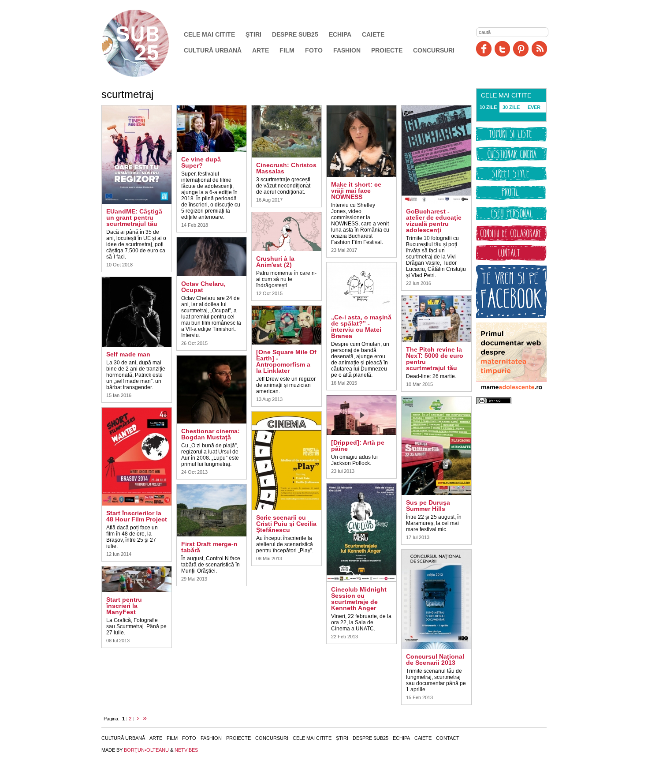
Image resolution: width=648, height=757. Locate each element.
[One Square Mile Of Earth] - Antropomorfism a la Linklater (286, 361)
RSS (539, 48)
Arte (260, 50)
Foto (314, 50)
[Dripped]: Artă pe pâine (357, 445)
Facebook (484, 48)
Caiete (373, 34)
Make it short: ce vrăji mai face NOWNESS (356, 190)
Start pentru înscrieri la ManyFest (124, 605)
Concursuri (433, 50)
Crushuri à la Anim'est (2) (275, 261)
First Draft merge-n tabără (209, 547)
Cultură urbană (213, 50)
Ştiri (253, 34)
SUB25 (145, 43)
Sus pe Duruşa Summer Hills (428, 505)
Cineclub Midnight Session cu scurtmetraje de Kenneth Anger (359, 598)
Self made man (128, 354)
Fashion (347, 50)
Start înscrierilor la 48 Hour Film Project (136, 516)
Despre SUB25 (295, 34)
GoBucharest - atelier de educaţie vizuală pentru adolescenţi (434, 220)
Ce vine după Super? (201, 162)
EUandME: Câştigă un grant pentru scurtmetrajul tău (134, 217)
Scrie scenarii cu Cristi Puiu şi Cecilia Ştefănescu (286, 523)
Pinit (521, 48)
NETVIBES (186, 750)
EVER (534, 107)
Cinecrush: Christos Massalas (286, 168)
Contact (447, 738)
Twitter (502, 48)
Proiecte (386, 50)
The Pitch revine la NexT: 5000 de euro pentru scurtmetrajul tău (434, 358)
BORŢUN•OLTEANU (146, 750)
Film (286, 50)
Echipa (340, 34)
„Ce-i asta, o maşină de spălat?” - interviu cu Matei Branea (361, 326)
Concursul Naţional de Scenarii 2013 (435, 659)
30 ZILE (511, 107)
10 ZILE (488, 107)
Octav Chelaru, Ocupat (203, 286)
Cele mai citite (209, 34)
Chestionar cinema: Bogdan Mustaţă (210, 434)
